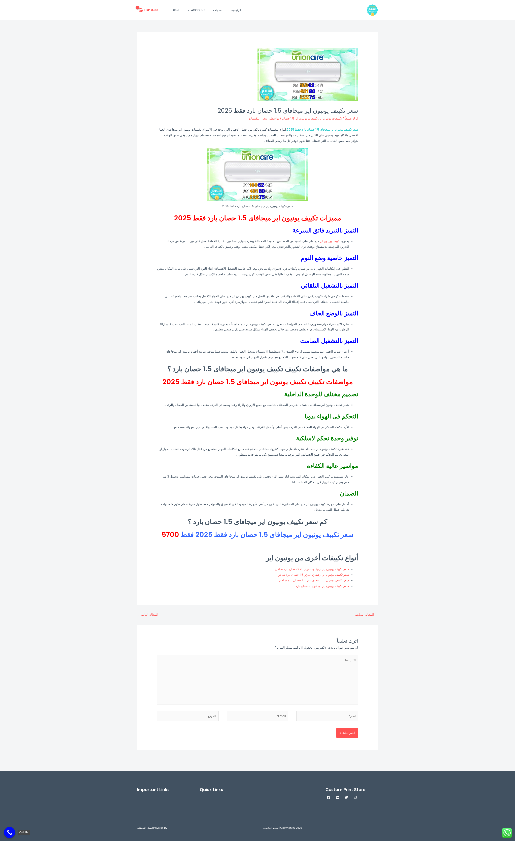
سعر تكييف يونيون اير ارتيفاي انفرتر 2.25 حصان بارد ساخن (312, 569)
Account (198, 10)
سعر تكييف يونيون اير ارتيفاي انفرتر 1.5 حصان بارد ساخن (313, 575)
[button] (189, 10)
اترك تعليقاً (351, 118)
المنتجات (218, 10)
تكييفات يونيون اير (330, 118)
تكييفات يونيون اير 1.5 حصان (300, 118)
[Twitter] (346, 797)
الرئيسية (236, 10)
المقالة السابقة (366, 614)
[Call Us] (9, 832)
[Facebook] (328, 797)
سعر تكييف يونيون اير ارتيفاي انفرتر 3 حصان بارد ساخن (314, 580)
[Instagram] (355, 797)
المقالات (174, 10)
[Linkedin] (337, 797)
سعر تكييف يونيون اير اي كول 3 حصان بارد (322, 586)
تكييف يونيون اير (330, 241)
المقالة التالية (147, 614)
